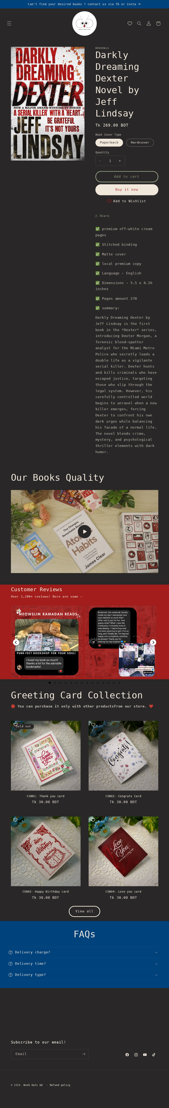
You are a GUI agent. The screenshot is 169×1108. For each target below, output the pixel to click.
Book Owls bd (33, 1085)
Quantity (102, 152)
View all (84, 911)
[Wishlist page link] (130, 23)
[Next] (153, 642)
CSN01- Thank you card (45, 796)
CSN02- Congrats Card (123, 796)
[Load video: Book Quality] (84, 531)
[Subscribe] (83, 1054)
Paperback (109, 142)
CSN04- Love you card (123, 891)
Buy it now (126, 190)
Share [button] (104, 215)
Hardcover (140, 142)
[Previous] (16, 642)
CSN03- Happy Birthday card (45, 891)
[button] (9, 23)
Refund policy (60, 1085)
